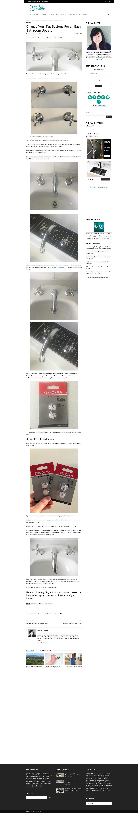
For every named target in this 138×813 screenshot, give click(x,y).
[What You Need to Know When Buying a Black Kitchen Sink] (60, 790)
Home (27, 20)
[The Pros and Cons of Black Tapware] (60, 781)
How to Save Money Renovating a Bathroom (97, 277)
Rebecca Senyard (32, 33)
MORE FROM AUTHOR (46, 650)
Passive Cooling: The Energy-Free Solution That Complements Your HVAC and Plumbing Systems (98, 247)
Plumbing (33, 20)
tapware (50, 603)
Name (99, 80)
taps (46, 603)
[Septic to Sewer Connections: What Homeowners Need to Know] (35, 659)
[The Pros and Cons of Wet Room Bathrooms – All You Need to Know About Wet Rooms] (60, 775)
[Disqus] (54, 698)
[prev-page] (53, 671)
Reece (75, 267)
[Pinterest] (107, 1)
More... (101, 59)
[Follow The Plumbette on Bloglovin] (99, 106)
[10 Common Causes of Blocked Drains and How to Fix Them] (54, 659)
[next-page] (55, 671)
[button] (108, 15)
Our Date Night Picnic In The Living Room (37, 623)
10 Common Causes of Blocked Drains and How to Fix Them (98, 267)
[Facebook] (104, 1)
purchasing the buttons (58, 267)
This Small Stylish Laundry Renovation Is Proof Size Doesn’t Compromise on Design (99, 272)
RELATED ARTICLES (32, 650)
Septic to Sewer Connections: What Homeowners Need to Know (98, 257)
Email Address (94, 73)
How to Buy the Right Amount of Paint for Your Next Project (97, 262)
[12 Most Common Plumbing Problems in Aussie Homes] (73, 659)
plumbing (41, 603)
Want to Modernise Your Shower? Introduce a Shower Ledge (97, 252)
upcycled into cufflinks (58, 520)
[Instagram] (106, 1)
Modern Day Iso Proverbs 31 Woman (72, 623)
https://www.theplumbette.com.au (44, 633)
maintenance (34, 603)
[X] (109, 1)
